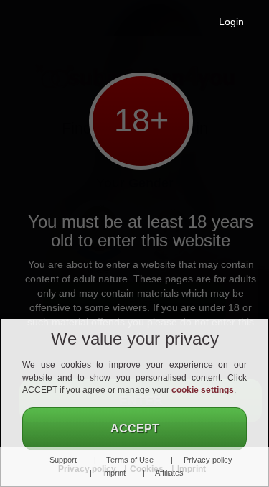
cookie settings (202, 390)
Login (231, 21)
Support (62, 459)
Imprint (114, 472)
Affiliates (169, 472)
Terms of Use (130, 459)
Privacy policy (208, 459)
